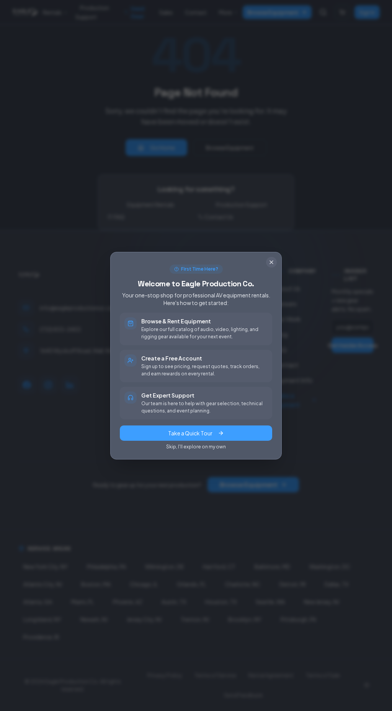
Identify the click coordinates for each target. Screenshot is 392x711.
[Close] (271, 262)
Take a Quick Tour (190, 433)
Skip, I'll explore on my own (196, 447)
